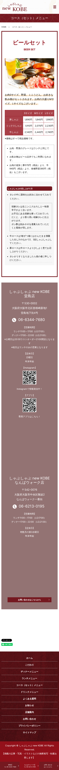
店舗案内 (29, 712)
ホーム (29, 658)
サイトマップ (29, 732)
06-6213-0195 (30, 766)
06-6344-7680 (10, 766)
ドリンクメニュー (29, 691)
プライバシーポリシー (29, 725)
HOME (3, 27)
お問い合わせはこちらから (29, 600)
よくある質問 (29, 698)
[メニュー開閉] (54, 7)
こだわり (29, 664)
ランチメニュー (29, 678)
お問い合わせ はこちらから (48, 766)
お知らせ (29, 705)
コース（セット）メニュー (29, 685)
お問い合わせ (29, 718)
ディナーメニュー (29, 671)
